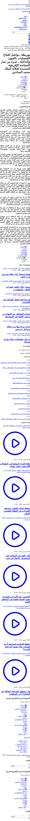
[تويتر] (29, 37)
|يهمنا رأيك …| (22, 748)
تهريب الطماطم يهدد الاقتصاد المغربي (21, 398)
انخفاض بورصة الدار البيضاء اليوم (22, 403)
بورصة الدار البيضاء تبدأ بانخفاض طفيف (20, 388)
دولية (22, 44)
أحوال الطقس (22, 741)
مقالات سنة (23, 752)
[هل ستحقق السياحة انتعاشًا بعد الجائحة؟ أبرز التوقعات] (15, 655)
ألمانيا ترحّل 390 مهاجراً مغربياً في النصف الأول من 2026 (16, 367)
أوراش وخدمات (22, 746)
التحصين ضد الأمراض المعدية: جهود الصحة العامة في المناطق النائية (15, 599)
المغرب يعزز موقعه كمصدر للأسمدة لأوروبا (19, 373)
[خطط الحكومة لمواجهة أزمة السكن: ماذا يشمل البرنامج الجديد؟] (15, 608)
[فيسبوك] (29, 36)
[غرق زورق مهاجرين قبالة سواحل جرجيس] (16, 321)
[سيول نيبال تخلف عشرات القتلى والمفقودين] (15, 281)
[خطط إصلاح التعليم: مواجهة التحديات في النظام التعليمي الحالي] (15, 472)
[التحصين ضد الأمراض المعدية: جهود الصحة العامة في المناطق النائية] (15, 591)
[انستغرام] (29, 43)
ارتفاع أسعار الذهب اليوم (24, 408)
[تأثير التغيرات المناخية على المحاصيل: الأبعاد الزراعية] (15, 519)
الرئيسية (27, 44)
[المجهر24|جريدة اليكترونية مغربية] (19, 4)
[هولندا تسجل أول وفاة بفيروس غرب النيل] (16, 268)
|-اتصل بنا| (23, 742)
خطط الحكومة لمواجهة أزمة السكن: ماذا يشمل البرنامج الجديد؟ (17, 647)
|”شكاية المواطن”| (21, 744)
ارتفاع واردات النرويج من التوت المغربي (20, 414)
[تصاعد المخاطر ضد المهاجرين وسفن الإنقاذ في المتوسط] (15, 308)
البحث (12, 766)
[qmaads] (27, 737)
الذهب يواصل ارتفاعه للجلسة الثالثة (21, 383)
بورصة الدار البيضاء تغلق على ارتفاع (21, 378)
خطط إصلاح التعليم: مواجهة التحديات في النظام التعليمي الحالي (17, 511)
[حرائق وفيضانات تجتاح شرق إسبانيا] (18, 333)
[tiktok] (29, 41)
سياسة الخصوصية (21, 750)
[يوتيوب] (29, 39)
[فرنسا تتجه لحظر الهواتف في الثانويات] (17, 293)
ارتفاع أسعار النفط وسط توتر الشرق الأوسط (19, 393)
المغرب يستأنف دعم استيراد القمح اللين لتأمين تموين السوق (15, 362)
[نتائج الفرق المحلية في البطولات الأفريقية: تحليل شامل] (15, 427)
